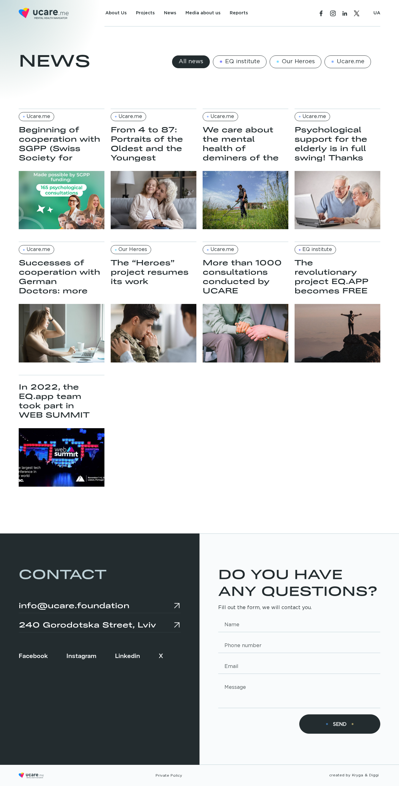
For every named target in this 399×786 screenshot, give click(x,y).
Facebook (33, 655)
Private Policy (169, 775)
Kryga (357, 775)
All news (191, 61)
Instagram (81, 655)
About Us (116, 13)
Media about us (202, 13)
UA (376, 13)
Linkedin (127, 655)
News (170, 13)
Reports (239, 13)
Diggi (374, 775)
